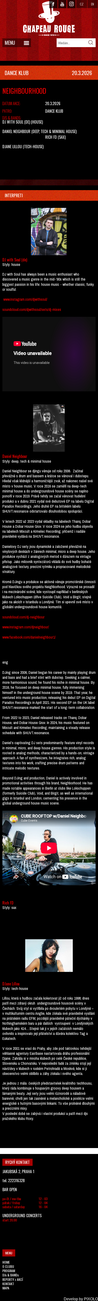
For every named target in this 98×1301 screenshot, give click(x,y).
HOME (6, 1262)
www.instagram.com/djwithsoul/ (25, 299)
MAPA (5, 1287)
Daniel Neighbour (16, 131)
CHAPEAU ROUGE (49, 18)
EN (92, 3)
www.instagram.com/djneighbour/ (25, 627)
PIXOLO (91, 1299)
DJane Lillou (12, 146)
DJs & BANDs (10, 1274)
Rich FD (51, 137)
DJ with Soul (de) (16, 122)
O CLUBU (8, 1266)
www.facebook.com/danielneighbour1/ (29, 637)
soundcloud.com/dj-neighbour (23, 617)
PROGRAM (8, 1270)
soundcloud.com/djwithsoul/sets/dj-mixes (31, 309)
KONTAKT (8, 1283)
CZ (81, 3)
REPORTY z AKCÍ (12, 1279)
